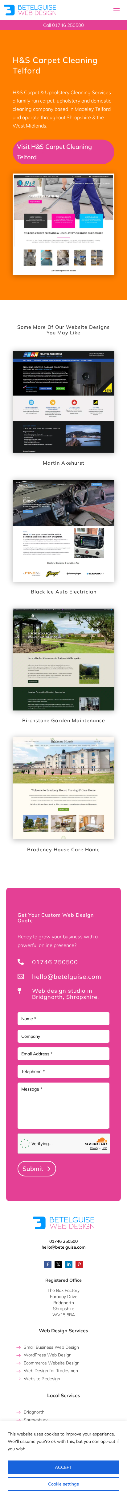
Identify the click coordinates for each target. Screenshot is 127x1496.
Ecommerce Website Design (52, 1363)
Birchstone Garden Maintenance (63, 720)
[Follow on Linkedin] (68, 1264)
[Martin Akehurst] (63, 402)
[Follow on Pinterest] (79, 1264)
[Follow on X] (58, 1264)
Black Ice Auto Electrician (63, 592)
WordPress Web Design (48, 1355)
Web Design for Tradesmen (51, 1370)
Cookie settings (63, 1484)
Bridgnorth (34, 1412)
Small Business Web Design (51, 1347)
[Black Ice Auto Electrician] (63, 531)
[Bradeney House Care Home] (63, 788)
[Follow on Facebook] (47, 1264)
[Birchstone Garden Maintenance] (63, 659)
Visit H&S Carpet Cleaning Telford (54, 152)
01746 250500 (55, 962)
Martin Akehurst (63, 463)
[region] (63, 1458)
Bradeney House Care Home (63, 849)
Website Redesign (42, 1378)
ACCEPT (63, 1467)
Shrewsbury (35, 1420)
